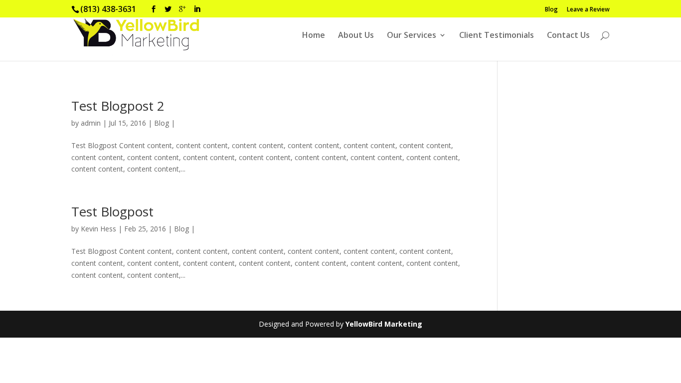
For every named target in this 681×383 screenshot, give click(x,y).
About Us (356, 35)
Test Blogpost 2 (118, 106)
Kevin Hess (98, 228)
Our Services (411, 35)
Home (313, 35)
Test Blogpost (112, 211)
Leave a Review (588, 9)
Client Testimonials (496, 35)
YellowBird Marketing (383, 324)
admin (91, 123)
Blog (551, 9)
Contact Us (568, 35)
